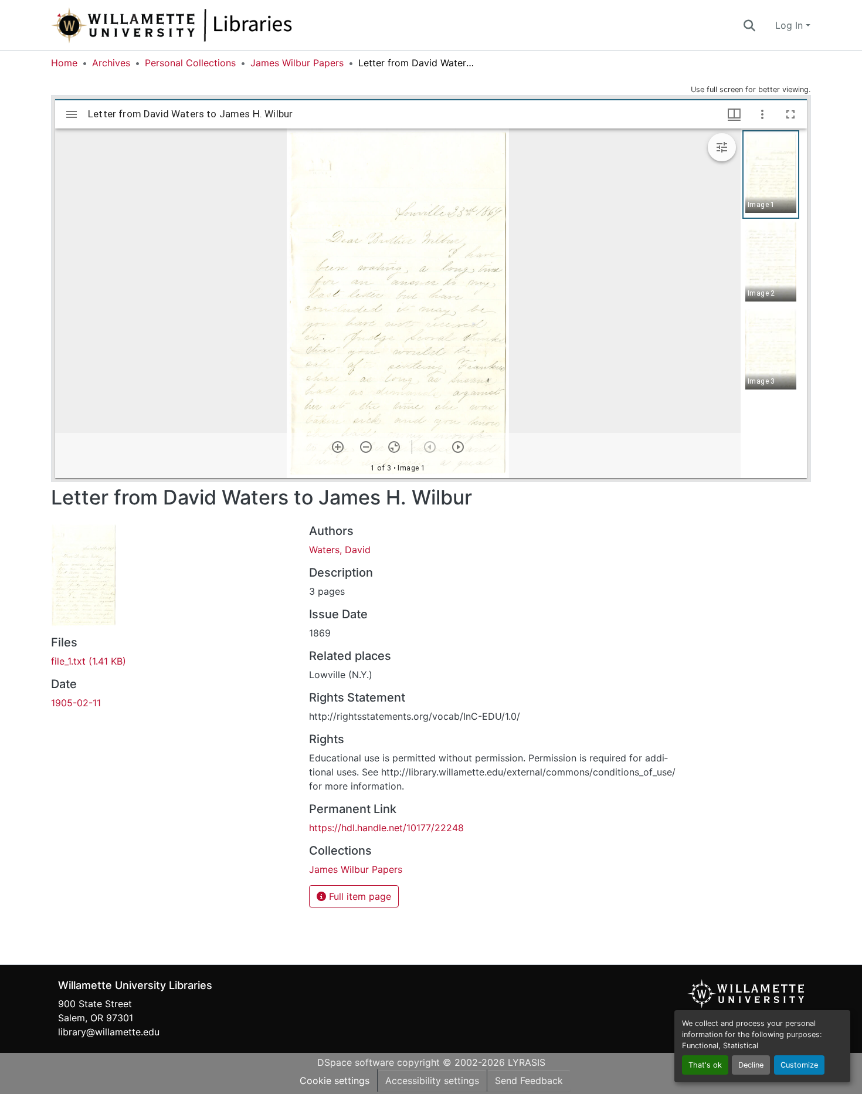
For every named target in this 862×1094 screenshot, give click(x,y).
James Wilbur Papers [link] (297, 63)
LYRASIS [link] (526, 1062)
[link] (173, 661)
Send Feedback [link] (529, 1080)
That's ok (705, 1065)
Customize (799, 1065)
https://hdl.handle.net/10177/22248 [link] (386, 828)
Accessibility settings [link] (432, 1080)
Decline (750, 1065)
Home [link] (64, 63)
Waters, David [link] (340, 550)
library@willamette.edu (108, 1032)
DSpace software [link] (355, 1062)
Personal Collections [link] (190, 63)
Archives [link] (111, 63)
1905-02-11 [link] (76, 703)
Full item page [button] (358, 896)
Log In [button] (790, 25)
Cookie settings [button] (334, 1080)
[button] (210, 25)
